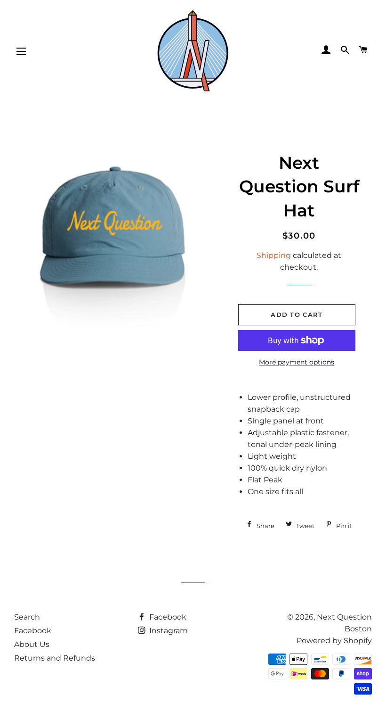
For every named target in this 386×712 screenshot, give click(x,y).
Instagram (167, 630)
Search (27, 617)
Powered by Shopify (334, 640)
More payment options (296, 362)
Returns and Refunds (54, 658)
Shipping (274, 255)
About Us (31, 644)
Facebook (32, 630)
